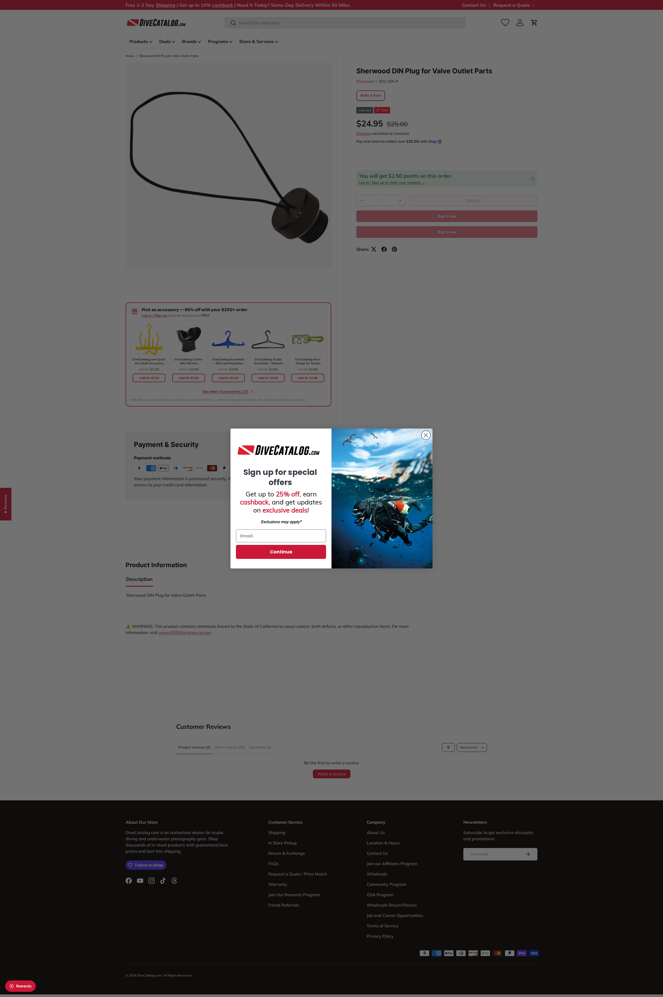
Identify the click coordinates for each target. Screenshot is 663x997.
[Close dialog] (425, 435)
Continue (281, 552)
